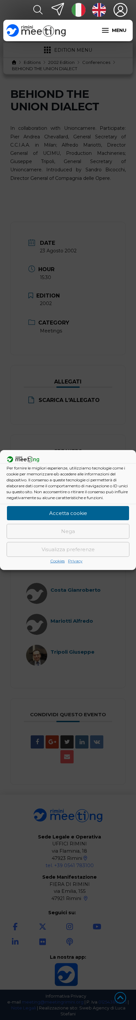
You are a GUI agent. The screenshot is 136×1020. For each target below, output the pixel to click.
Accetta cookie (68, 513)
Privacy (75, 560)
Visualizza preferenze (68, 549)
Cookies (57, 560)
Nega (68, 531)
